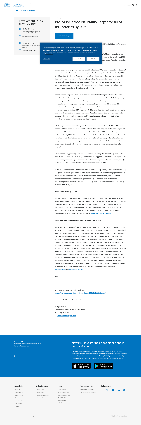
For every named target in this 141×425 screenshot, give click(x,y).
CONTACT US (55, 416)
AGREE (93, 58)
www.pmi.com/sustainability (102, 213)
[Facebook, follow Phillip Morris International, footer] (101, 390)
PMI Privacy (40, 392)
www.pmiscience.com (77, 269)
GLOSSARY (42, 416)
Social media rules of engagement (64, 396)
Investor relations (20, 401)
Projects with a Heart (43, 395)
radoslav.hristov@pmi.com (30, 36)
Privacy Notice (48, 53)
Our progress (19, 395)
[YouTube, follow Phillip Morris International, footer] (113, 390)
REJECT (79, 58)
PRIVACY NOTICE (20, 416)
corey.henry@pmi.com (29, 50)
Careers (17, 406)
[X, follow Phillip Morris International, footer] (107, 390)
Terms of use (62, 389)
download (63, 36)
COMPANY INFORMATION (73, 416)
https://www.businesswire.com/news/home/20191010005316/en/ (80, 293)
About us (17, 389)
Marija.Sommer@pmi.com (66, 316)
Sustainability (19, 403)
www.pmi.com (60, 269)
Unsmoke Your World (43, 398)
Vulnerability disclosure (87, 389)
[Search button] (136, 5)
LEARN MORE (46, 58)
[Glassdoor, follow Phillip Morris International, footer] (124, 390)
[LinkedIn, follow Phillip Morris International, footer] (119, 390)
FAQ (32, 416)
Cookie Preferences (65, 403)
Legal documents (63, 392)
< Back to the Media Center (25, 10)
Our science (18, 398)
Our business (19, 392)
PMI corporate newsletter (88, 392)
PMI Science (40, 389)
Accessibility (62, 400)
